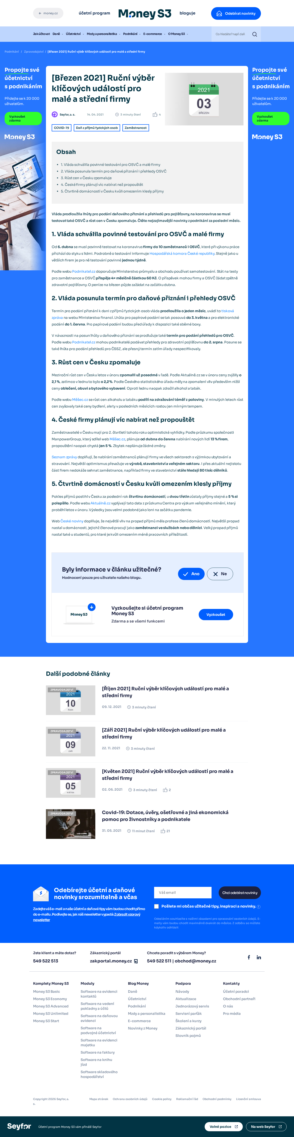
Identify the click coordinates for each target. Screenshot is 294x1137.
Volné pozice (220, 1127)
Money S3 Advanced (50, 1006)
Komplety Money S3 (51, 983)
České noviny (71, 521)
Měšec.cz (80, 399)
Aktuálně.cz (100, 503)
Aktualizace (185, 999)
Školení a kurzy (188, 1021)
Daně (56, 34)
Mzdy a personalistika (102, 34)
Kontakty (231, 983)
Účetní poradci (236, 991)
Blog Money (138, 983)
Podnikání (130, 34)
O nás (228, 1006)
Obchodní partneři (239, 999)
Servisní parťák (188, 1013)
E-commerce (152, 34)
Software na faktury (98, 1052)
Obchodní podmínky (217, 1099)
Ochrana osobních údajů (130, 1099)
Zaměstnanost (136, 128)
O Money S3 (176, 34)
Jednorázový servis (192, 1006)
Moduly (87, 983)
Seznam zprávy (64, 457)
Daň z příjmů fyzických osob (97, 128)
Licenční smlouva (248, 1099)
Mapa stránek (98, 1099)
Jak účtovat (41, 34)
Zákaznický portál (190, 1028)
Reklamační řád (187, 1099)
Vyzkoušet (215, 614)
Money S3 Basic (46, 991)
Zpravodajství (34, 51)
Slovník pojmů (188, 1035)
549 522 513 (45, 961)
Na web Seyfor (263, 1127)
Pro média (232, 1013)
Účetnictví (73, 34)
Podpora (183, 983)
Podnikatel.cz (83, 271)
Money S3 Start (46, 1021)
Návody (182, 991)
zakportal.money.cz (111, 961)
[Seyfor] (19, 1126)
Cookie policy (162, 1099)
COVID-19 (61, 128)
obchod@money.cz (195, 961)
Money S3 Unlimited (50, 1013)
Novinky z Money (142, 1028)
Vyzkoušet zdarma (17, 118)
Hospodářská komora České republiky (182, 253)
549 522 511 (159, 961)
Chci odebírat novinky (239, 893)
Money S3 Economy (50, 999)
